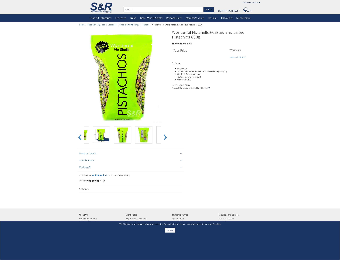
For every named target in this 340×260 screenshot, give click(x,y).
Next (165, 135)
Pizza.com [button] (226, 18)
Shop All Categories (96, 24)
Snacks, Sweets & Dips (129, 24)
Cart (248, 10)
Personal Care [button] (174, 18)
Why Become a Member (136, 218)
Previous (80, 135)
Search (208, 9)
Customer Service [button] (251, 2)
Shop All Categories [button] (100, 18)
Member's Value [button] (195, 18)
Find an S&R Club (226, 218)
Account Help (178, 218)
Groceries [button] (120, 18)
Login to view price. (238, 57)
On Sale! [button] (212, 18)
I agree (170, 230)
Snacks (146, 24)
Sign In (222, 10)
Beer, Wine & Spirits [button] (151, 18)
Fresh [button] (133, 18)
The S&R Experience (88, 218)
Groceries (112, 24)
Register (233, 10)
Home (81, 24)
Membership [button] (243, 18)
